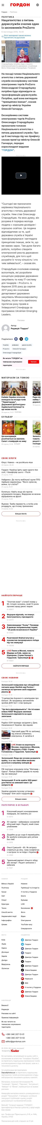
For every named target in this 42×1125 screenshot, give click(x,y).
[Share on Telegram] (26, 339)
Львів (4, 944)
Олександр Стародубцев (12, 353)
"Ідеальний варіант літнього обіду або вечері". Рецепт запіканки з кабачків (22, 862)
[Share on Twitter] (21, 339)
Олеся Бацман (31, 970)
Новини (5, 879)
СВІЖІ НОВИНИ (10, 678)
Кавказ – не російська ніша (17, 462)
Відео (23, 916)
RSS (26, 983)
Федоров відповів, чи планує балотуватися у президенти (20, 615)
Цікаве (4, 924)
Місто (4, 935)
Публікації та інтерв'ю (30, 888)
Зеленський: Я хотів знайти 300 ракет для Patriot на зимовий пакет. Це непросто (19, 782)
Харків (4, 956)
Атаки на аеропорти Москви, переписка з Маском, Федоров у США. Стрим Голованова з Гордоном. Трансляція (21, 748)
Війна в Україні (8, 884)
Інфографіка (6, 920)
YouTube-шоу (26, 924)
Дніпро (4, 960)
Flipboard (29, 979)
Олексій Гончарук (19, 349)
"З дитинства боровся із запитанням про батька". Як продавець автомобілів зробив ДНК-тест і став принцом (20, 700)
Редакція (5, 1009)
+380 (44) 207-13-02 (15, 1038)
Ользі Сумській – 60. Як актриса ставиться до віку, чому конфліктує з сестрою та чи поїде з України (23, 849)
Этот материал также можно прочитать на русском (17, 36)
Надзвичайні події (9, 916)
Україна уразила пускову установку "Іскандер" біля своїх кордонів (18, 792)
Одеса (4, 948)
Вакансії (5, 1005)
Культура (5, 904)
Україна (6, 345)
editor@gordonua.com (15, 1041)
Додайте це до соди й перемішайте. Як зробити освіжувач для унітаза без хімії (23, 836)
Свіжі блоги (9, 458)
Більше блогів (20, 514)
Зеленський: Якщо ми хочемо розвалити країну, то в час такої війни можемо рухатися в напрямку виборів (21, 760)
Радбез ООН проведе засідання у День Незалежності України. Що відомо (19, 723)
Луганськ (5, 968)
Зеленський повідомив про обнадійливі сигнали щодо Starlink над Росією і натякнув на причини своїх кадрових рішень (20, 688)
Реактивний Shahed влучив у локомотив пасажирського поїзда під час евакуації (23, 640)
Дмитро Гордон (31, 940)
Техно (4, 908)
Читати (34, 362)
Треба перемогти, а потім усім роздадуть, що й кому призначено (20, 505)
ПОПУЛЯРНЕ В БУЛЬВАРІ (15, 805)
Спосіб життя (7, 912)
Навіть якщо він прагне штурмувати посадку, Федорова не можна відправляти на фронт (21, 494)
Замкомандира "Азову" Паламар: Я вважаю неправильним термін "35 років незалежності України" (23, 627)
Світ (3, 896)
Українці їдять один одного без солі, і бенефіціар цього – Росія (20, 471)
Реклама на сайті (9, 1013)
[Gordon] (20, 5)
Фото (23, 912)
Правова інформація (10, 1018)
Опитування (26, 920)
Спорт (4, 900)
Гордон (4, 12)
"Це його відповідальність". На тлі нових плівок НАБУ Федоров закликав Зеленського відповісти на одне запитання (21, 712)
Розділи (24, 879)
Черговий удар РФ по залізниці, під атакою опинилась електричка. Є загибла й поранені (21, 734)
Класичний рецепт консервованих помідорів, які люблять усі (22, 812)
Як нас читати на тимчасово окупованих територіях (11, 1024)
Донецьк (5, 952)
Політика (13, 12)
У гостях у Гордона (29, 892)
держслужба (27, 345)
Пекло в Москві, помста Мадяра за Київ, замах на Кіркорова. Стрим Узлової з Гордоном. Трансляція (20, 654)
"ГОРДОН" (8, 150)
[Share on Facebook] (16, 339)
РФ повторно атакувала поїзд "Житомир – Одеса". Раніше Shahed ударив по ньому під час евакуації (21, 771)
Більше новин (21, 799)
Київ (3, 940)
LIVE (22, 904)
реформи (15, 345)
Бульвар (7, 417)
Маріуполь (6, 964)
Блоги (23, 896)
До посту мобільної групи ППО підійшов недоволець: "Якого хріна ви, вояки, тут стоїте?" (21, 481)
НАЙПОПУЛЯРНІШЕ (12, 595)
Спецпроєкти (26, 928)
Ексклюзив (25, 908)
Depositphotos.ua (8, 1072)
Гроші (4, 892)
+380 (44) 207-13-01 (15, 1034)
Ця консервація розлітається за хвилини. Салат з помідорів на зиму (14, 438)
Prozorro (6, 349)
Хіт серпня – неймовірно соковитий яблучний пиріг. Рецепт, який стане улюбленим (23, 824)
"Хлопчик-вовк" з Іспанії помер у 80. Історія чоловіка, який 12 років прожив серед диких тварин (23, 604)
